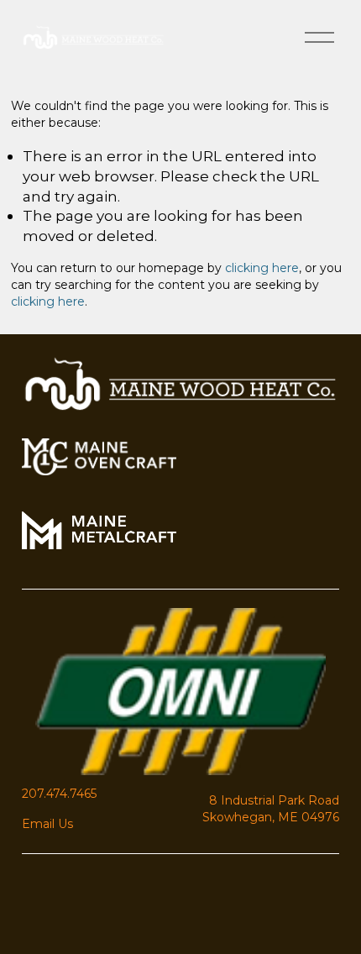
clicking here (262, 267)
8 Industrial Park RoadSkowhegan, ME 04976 (270, 809)
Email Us (47, 823)
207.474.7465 (59, 793)
